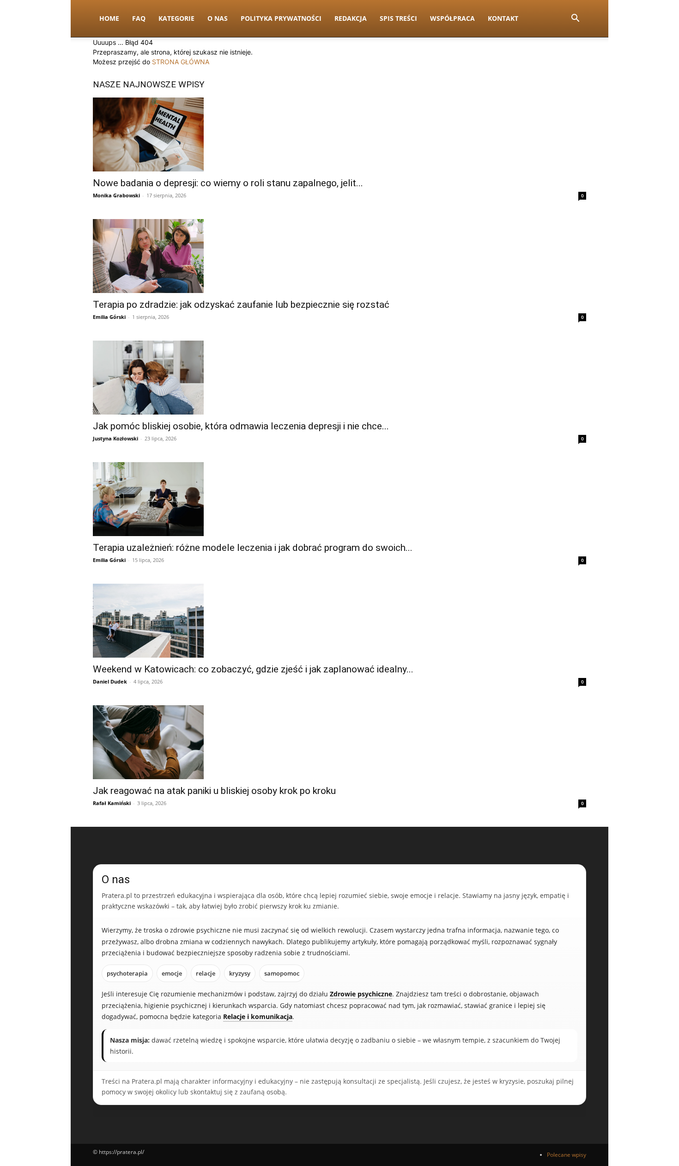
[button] (575, 19)
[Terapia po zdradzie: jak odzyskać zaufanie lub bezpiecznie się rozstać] (339, 256)
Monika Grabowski (116, 195)
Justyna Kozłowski (115, 438)
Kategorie (176, 18)
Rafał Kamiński (112, 803)
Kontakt (503, 18)
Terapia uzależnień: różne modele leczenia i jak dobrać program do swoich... (252, 547)
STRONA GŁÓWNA (180, 62)
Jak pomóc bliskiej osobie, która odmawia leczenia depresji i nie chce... (241, 426)
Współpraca (452, 18)
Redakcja (350, 18)
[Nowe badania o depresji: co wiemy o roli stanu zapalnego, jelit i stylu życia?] (339, 134)
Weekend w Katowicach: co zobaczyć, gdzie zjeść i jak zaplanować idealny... (253, 669)
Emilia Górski (109, 316)
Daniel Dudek (110, 681)
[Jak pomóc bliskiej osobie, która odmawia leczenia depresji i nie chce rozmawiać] (339, 378)
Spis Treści (398, 18)
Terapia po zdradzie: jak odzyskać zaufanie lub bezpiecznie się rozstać (241, 304)
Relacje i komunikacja (257, 1016)
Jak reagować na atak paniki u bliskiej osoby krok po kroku (214, 790)
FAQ (139, 18)
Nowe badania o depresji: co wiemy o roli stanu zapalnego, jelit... (228, 183)
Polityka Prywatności (281, 18)
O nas (217, 18)
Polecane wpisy (566, 1155)
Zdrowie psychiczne (361, 993)
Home (109, 18)
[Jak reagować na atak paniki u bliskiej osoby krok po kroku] (339, 742)
